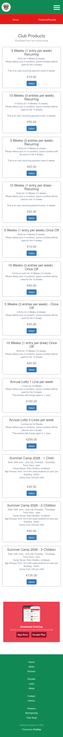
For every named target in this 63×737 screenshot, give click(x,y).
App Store (23, 634)
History (31, 700)
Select (32, 83)
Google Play (39, 634)
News (16, 19)
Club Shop (31, 717)
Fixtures (31, 671)
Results (31, 679)
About (31, 688)
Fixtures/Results (47, 19)
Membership (31, 713)
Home (31, 662)
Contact (31, 696)
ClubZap (37, 729)
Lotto (31, 683)
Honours (31, 708)
